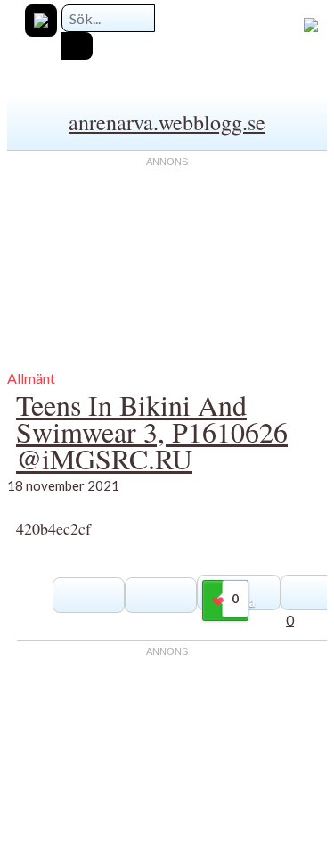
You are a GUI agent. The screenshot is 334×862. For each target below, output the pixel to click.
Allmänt (31, 377)
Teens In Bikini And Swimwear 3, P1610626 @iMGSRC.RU (152, 431)
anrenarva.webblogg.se (167, 122)
